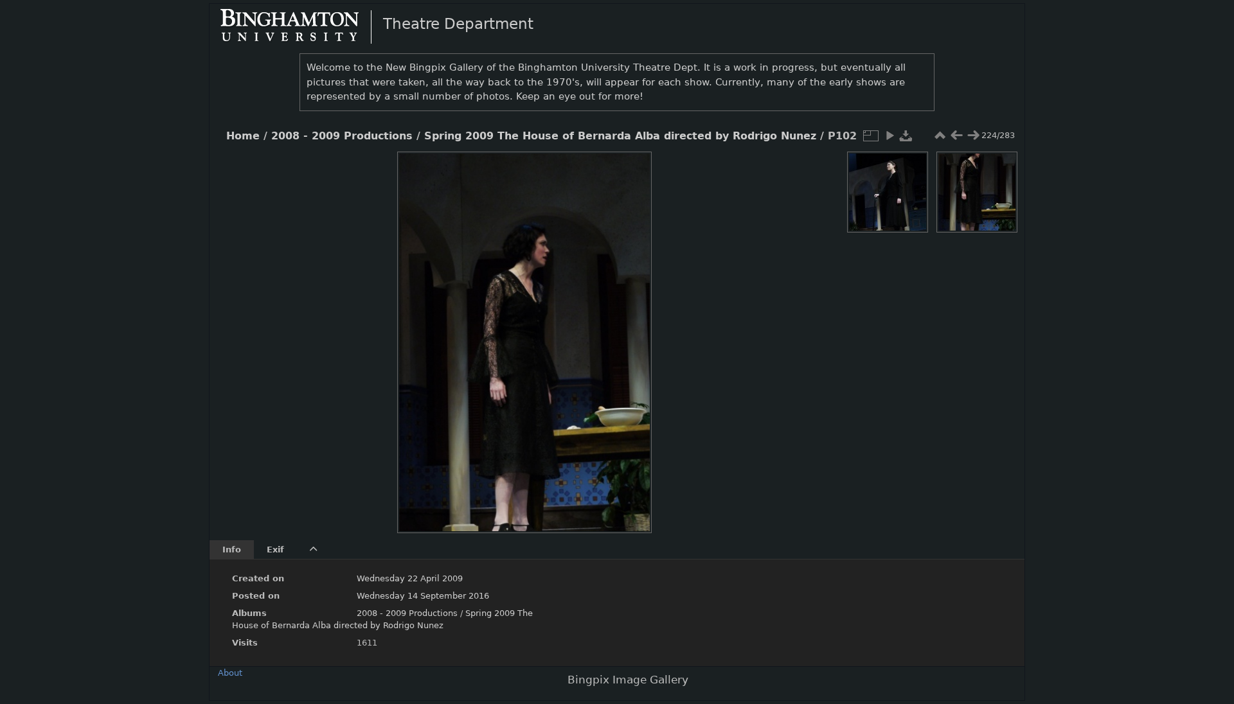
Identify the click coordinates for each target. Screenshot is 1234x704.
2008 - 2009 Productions (342, 136)
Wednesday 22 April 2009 (410, 578)
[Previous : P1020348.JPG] (956, 135)
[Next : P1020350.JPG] (973, 135)
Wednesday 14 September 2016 (423, 596)
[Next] (631, 333)
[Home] (300, 26)
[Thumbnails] (939, 135)
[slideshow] (889, 135)
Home (243, 136)
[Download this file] (906, 135)
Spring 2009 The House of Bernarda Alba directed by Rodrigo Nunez (620, 136)
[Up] (519, 171)
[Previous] (417, 333)
